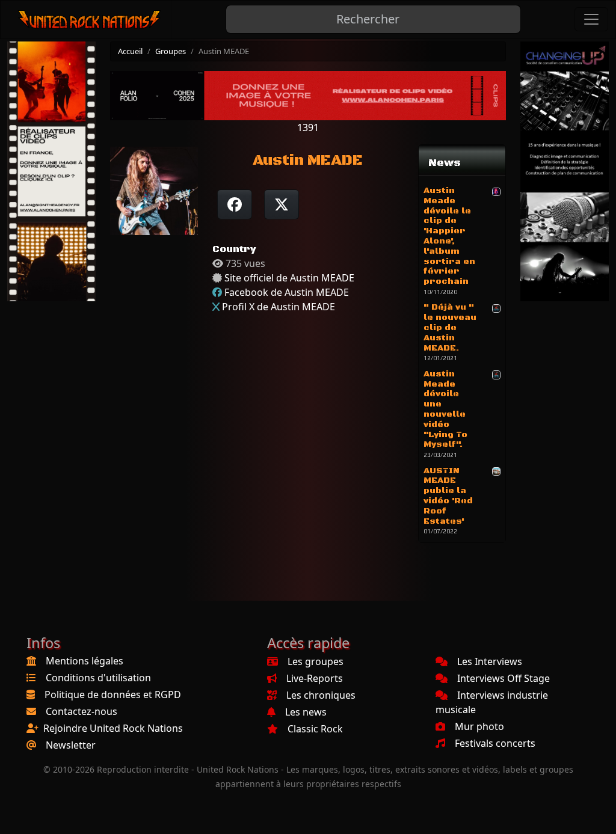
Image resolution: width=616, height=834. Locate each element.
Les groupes (315, 661)
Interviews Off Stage (503, 678)
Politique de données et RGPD (113, 694)
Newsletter (71, 745)
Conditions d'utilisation (98, 677)
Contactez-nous (81, 711)
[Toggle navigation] (591, 19)
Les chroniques (321, 695)
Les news (306, 712)
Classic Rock (315, 728)
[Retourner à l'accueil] (90, 19)
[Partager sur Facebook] (234, 204)
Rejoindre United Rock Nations (113, 728)
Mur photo (479, 726)
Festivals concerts (495, 743)
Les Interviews (489, 661)
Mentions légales (84, 660)
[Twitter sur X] (281, 204)
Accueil (130, 51)
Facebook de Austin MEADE (286, 292)
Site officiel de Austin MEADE (289, 277)
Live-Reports (314, 678)
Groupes (170, 51)
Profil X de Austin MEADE (278, 306)
